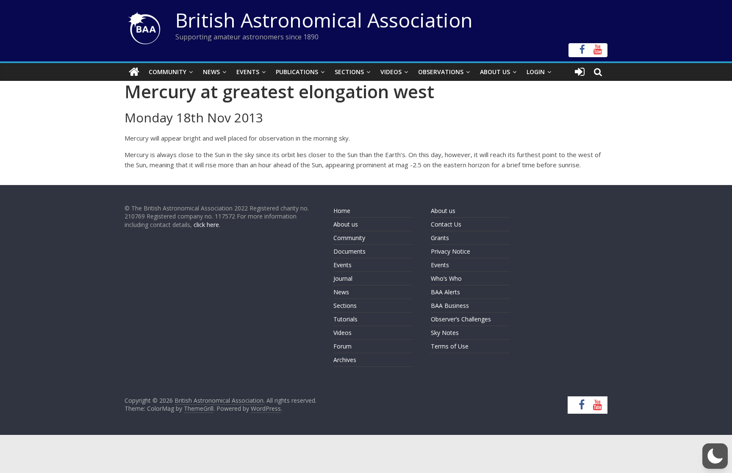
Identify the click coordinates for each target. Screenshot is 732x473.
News (211, 72)
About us (345, 224)
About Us (495, 72)
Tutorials (345, 319)
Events (247, 72)
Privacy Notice (450, 251)
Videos (391, 72)
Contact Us (446, 224)
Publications (297, 72)
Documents (349, 251)
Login (536, 72)
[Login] (580, 72)
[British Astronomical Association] (134, 72)
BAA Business (450, 306)
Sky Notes (445, 333)
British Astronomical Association (324, 20)
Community (167, 72)
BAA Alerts (445, 292)
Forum (342, 346)
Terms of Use (450, 346)
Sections (349, 72)
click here (206, 225)
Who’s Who (446, 278)
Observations (440, 72)
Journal (342, 278)
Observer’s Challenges (461, 319)
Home (341, 211)
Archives (344, 360)
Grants (440, 238)
